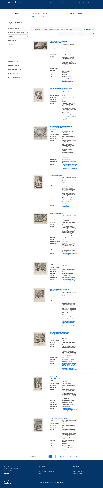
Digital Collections (15, 23)
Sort (65, 34)
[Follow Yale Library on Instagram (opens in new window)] (6, 473)
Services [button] (24, 7)
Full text (42, 16)
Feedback (40, 473)
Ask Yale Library (73, 2)
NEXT (93, 456)
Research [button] (14, 7)
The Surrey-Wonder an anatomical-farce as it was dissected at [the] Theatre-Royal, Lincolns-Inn (61, 128)
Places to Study (91, 2)
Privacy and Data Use (78, 471)
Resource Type (13, 49)
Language (11, 53)
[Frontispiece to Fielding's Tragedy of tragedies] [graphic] (59, 377)
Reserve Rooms (82, 2)
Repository (12, 41)
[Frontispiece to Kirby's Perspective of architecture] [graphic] (59, 42)
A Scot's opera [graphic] (56, 175)
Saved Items (50, 2)
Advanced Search (83, 13)
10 (81, 34)
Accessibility (75, 466)
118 (70, 456)
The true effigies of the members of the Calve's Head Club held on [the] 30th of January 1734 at (59, 289)
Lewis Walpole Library (66, 78)
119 (73, 456)
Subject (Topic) (13, 61)
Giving (74, 469)
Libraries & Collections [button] (39, 7)
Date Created (13, 73)
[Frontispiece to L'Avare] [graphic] (58, 418)
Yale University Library (14, 2)
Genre (10, 45)
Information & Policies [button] (59, 7)
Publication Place (14, 69)
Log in (66, 2)
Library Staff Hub (77, 473)
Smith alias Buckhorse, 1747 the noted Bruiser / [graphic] (61, 89)
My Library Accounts (44, 469)
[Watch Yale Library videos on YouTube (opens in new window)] (8, 473)
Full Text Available (15, 77)
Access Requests (59, 2)
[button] (71, 13)
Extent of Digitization (16, 33)
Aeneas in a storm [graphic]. (57, 213)
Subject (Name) (13, 65)
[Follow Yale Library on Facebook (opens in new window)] (4, 473)
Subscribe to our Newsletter (46, 471)
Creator (11, 57)
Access (10, 37)
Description (36, 16)
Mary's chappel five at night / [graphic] (59, 262)
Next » (43, 34)
